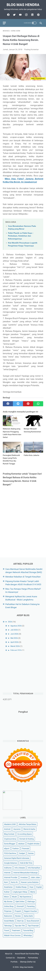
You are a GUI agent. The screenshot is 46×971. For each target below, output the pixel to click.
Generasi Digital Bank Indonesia (16, 858)
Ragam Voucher (30, 911)
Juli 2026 (14, 630)
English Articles (33, 844)
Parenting (31, 906)
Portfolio (14, 962)
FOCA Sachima (10, 853)
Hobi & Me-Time (26, 863)
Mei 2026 (14, 638)
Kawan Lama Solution (30, 882)
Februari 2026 (16, 650)
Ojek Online (19, 901)
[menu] (4, 23)
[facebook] (8, 15)
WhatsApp (28, 935)
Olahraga (31, 901)
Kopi (31, 887)
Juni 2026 (14, 634)
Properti (18, 911)
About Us (8, 954)
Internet (7, 873)
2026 (10, 622)
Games (31, 853)
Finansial (25, 848)
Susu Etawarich (33, 921)
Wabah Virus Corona (12, 935)
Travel (6, 930)
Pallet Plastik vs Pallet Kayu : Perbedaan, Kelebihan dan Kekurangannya (20, 236)
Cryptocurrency (10, 839)
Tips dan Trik (20, 926)
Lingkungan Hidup (20, 892)
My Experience (25, 897)
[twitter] (14, 15)
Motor (6, 897)
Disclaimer (21, 958)
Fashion (15, 848)
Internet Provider (10, 877)
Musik (14, 897)
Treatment (16, 930)
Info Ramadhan (34, 868)
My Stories (8, 901)
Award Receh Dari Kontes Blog (27, 954)
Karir (6, 882)
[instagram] (26, 15)
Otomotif (20, 906)
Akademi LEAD (10, 824)
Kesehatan (8, 887)
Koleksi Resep (21, 887)
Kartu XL (14, 882)
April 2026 (14, 642)
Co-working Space (24, 834)
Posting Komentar (31, 49)
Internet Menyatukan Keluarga (25, 873)
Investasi (24, 877)
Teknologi (8, 926)
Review (18, 916)
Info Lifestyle (20, 868)
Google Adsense (10, 863)
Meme (32, 892)
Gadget (22, 853)
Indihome (8, 868)
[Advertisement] (22, 671)
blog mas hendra (23, 5)
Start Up (20, 921)
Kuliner (7, 892)
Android (7, 829)
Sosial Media (9, 921)
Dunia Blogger (9, 844)
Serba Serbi (28, 916)
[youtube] (20, 15)
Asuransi (16, 829)
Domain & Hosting (26, 839)
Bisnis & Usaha (29, 829)
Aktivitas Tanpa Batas (27, 824)
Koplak (39, 887)
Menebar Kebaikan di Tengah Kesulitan (23, 576)
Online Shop (9, 906)
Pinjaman (8, 911)
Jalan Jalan (35, 877)
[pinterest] (38, 15)
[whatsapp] (38, 403)
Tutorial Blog (28, 930)
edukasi (21, 844)
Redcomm (8, 916)
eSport (6, 848)
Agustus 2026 (16, 626)
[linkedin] (32, 15)
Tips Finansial (33, 926)
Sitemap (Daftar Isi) (28, 962)
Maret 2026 (15, 646)
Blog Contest (9, 834)
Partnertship (33, 958)
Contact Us (10, 958)
